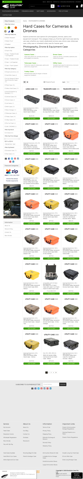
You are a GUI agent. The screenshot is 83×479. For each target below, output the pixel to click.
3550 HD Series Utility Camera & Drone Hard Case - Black (50, 356)
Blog (44, 1)
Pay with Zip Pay (8, 444)
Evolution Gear (11, 150)
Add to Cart (32, 118)
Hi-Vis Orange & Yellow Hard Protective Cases (12, 80)
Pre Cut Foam (63, 11)
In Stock (9, 133)
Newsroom (26, 441)
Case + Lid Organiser (12, 62)
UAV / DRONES (11, 126)
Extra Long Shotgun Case (69, 459)
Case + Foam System (12, 65)
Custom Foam (7, 15)
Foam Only (9, 50)
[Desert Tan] (5, 31)
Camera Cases (11, 96)
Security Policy (47, 442)
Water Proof (9, 41)
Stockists (78, 1)
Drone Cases (10, 100)
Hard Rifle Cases (11, 75)
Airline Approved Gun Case (10, 459)
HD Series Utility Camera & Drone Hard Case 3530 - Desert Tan (31, 251)
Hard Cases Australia (9, 453)
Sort (63, 82)
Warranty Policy (47, 446)
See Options (51, 293)
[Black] (12, 31)
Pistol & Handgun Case (29, 456)
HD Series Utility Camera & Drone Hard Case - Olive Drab (71, 321)
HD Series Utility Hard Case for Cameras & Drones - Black (69, 356)
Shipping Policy (47, 434)
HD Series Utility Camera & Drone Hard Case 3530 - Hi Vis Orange (51, 251)
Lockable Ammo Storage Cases (50, 457)
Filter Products (9, 21)
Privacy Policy (47, 430)
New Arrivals (8, 235)
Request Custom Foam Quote (77, 475)
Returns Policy (9, 229)
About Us (49, 1)
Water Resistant (10, 37)
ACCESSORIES (51, 11)
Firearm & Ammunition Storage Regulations (68, 428)
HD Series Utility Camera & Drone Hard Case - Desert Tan (31, 321)
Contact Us (56, 1)
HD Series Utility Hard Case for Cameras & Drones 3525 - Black (69, 216)
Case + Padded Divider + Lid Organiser (12, 54)
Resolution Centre (8, 434)
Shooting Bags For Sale (29, 453)
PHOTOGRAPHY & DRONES (10, 11)
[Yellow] (5, 27)
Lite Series (10, 103)
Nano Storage (11, 110)
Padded (8, 44)
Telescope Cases (11, 113)
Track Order (6, 430)
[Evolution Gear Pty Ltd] (12, 5)
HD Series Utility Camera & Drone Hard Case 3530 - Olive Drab (71, 251)
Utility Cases (10, 120)
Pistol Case (10, 85)
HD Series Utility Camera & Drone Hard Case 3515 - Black (51, 181)
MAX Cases (10, 106)
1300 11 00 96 (66, 6)
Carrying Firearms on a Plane (68, 433)
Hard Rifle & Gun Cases (10, 456)
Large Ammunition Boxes (50, 464)
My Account (6, 427)
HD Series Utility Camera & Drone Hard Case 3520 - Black (71, 181)
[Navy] (12, 27)
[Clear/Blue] (9, 31)
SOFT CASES (40, 11)
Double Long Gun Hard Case (70, 453)
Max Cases (10, 154)
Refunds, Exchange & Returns (49, 438)
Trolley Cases (11, 116)
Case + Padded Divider (12, 59)
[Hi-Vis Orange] (16, 27)
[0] (80, 6)
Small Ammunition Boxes (50, 461)
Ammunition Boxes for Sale (50, 453)
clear (14, 144)
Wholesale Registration (67, 1)
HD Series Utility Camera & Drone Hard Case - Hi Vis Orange (51, 321)
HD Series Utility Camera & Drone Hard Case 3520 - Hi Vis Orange (31, 216)
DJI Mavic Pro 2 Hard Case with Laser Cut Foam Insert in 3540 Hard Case (51, 286)
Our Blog (25, 430)
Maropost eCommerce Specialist (68, 475)
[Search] (53, 6)
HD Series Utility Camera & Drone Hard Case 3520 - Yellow (51, 216)
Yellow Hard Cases (12, 88)
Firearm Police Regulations (70, 437)
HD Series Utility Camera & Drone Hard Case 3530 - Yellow (31, 286)
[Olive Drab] (9, 27)
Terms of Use (46, 427)
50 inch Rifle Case (67, 456)
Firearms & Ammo (28, 11)
